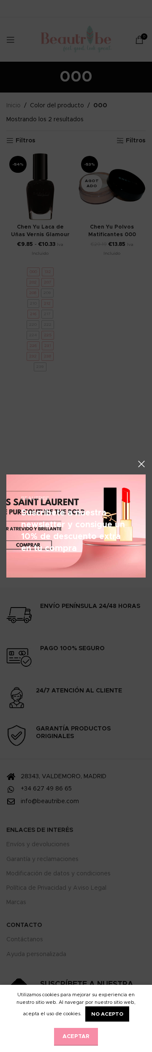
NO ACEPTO (107, 1014)
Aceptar (76, 1036)
